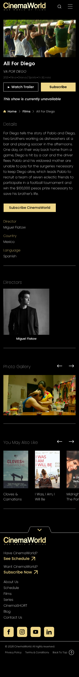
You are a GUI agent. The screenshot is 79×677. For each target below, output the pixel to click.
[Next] (71, 367)
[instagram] (22, 632)
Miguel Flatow (14, 227)
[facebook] (9, 632)
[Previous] (59, 367)
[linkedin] (49, 632)
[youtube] (36, 632)
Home (12, 111)
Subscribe (58, 86)
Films (26, 111)
